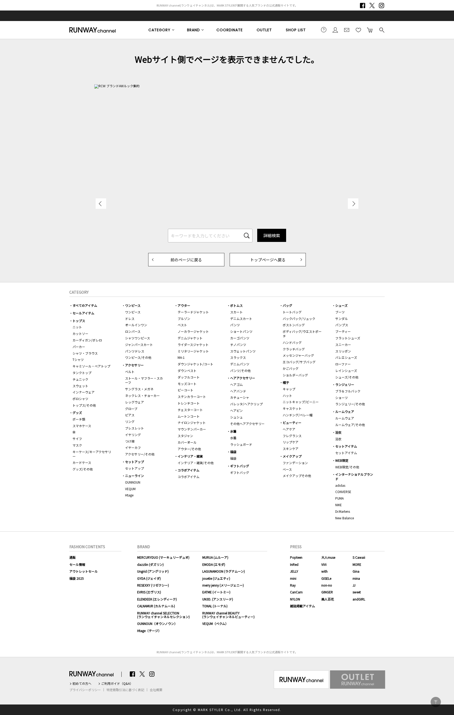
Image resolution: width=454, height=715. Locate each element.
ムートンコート (189, 416)
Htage (129, 495)
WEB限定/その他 (347, 467)
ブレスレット (134, 428)
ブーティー (343, 331)
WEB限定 (341, 460)
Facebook (362, 5)
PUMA (339, 498)
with (324, 571)
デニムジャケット (190, 338)
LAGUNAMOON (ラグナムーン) (223, 571)
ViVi (324, 564)
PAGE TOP (436, 702)
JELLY (294, 571)
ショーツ (341, 397)
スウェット (80, 386)
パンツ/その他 (240, 370)
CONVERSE (343, 491)
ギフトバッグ (239, 466)
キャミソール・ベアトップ (91, 366)
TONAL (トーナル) (215, 606)
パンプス (341, 325)
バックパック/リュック (299, 318)
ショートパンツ (241, 331)
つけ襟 (130, 441)
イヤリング (133, 434)
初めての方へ (82, 683)
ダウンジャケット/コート (195, 364)
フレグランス (292, 435)
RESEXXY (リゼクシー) (153, 585)
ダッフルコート (189, 377)
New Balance (344, 518)
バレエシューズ (346, 357)
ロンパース (133, 331)
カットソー (80, 333)
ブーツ (340, 312)
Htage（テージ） (149, 630)
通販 (72, 557)
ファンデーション (295, 462)
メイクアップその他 (297, 475)
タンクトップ (82, 372)
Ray (293, 585)
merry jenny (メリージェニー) (223, 585)
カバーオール (187, 442)
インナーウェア (84, 392)
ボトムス (236, 305)
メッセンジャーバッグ (298, 355)
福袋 (233, 451)
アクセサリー (134, 365)
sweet (357, 592)
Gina (356, 571)
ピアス (130, 415)
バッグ (287, 305)
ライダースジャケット (193, 344)
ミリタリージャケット (193, 351)
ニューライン (134, 475)
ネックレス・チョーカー (142, 395)
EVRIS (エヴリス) (149, 592)
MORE (357, 564)
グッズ (77, 412)
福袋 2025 (76, 578)
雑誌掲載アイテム (302, 606)
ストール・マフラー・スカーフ (144, 380)
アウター (184, 305)
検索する (381, 30)
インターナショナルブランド (354, 476)
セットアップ (134, 461)
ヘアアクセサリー (242, 378)
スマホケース (82, 425)
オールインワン (136, 325)
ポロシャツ (80, 398)
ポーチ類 (79, 419)
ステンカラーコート (192, 396)
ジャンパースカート (139, 344)
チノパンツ (238, 344)
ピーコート (185, 390)
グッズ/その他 (83, 469)
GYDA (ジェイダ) (149, 578)
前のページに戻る (186, 259)
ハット (287, 395)
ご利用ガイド (324, 30)
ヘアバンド (238, 391)
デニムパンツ (239, 364)
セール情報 (77, 564)
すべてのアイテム (85, 305)
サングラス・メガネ (139, 389)
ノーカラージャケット (193, 331)
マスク (77, 445)
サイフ (77, 438)
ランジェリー (344, 384)
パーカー (79, 346)
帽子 (286, 382)
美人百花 (327, 599)
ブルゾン (184, 318)
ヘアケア (289, 429)
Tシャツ (78, 359)
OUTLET (264, 30)
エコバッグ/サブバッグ (299, 362)
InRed (294, 564)
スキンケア (290, 448)
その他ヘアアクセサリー (247, 423)
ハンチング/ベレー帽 (297, 415)
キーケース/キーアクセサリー (92, 453)
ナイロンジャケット (192, 422)
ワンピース (133, 305)
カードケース (82, 462)
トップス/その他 (84, 405)
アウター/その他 (189, 449)
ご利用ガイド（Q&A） (117, 683)
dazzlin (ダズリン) (150, 564)
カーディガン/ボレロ (87, 340)
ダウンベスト (187, 370)
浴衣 (338, 432)
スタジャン (185, 435)
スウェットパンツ (243, 351)
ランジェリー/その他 (350, 404)
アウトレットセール (83, 571)
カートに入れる (370, 30)
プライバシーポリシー (85, 689)
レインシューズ (346, 370)
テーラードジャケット (193, 312)
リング (130, 421)
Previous (101, 203)
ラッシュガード (241, 444)
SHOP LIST (296, 30)
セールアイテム (83, 313)
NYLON (295, 599)
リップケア (290, 442)
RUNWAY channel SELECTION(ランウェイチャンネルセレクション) (163, 615)
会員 (335, 30)
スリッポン (343, 351)
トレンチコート (189, 403)
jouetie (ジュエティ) (216, 578)
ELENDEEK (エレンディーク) (157, 599)
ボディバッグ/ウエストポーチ (302, 333)
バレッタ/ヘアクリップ (246, 404)
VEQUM (130, 488)
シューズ (341, 305)
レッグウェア (134, 402)
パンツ (235, 325)
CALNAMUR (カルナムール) (156, 606)
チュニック (80, 379)
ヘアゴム (236, 384)
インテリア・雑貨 (190, 456)
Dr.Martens (342, 511)
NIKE (338, 504)
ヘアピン (236, 410)
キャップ (289, 389)
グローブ (131, 408)
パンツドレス (134, 351)
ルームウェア (344, 411)
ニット (77, 327)
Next (353, 203)
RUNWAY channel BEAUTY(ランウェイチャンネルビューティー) (228, 615)
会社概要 (156, 689)
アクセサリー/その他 (139, 454)
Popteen (296, 557)
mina (356, 578)
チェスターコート (190, 409)
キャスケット (292, 408)
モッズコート (187, 383)
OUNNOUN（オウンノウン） (157, 623)
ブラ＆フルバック (347, 391)
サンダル (341, 318)
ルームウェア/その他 (350, 424)
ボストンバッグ (294, 325)
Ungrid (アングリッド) (153, 571)
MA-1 (181, 357)
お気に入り (358, 30)
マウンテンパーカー (192, 429)
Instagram (381, 5)
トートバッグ (292, 312)
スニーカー (343, 344)
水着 (233, 431)
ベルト (130, 371)
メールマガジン (347, 30)
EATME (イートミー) (216, 592)
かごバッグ (290, 368)
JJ (354, 585)
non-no (326, 585)
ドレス (130, 318)
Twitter (372, 5)
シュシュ (236, 417)
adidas (340, 485)
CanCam (296, 592)
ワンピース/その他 (138, 357)
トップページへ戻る (268, 259)
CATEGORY (159, 30)
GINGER (327, 592)
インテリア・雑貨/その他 (196, 462)
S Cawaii (359, 557)
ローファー (343, 364)
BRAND (193, 30)
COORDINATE (229, 30)
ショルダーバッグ (295, 375)
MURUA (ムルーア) (215, 557)
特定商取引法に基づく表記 (125, 689)
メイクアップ (292, 456)
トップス (79, 320)
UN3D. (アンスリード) (217, 599)
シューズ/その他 (346, 377)
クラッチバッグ (294, 349)
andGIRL (359, 599)
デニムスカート (241, 318)
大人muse (328, 557)
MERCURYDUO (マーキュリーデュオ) (163, 557)
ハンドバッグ (292, 342)
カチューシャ (239, 397)
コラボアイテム (188, 470)
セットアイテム (346, 446)
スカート (236, 312)
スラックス (238, 357)
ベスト (182, 325)
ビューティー (292, 422)
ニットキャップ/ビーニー (301, 402)
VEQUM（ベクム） (215, 623)
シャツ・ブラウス (85, 353)
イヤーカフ (133, 447)
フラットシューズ (347, 338)
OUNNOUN (132, 482)
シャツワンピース (137, 338)
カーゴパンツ (239, 338)
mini (293, 578)
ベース (287, 469)
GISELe (326, 578)
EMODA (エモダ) (213, 564)
